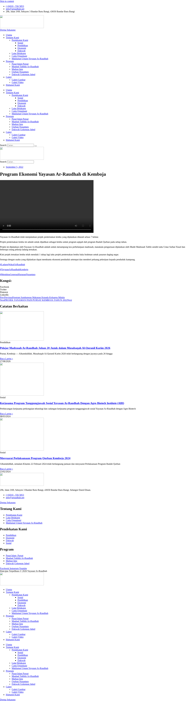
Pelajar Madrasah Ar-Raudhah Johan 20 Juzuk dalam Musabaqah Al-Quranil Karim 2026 (55, 347)
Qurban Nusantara (20, 72)
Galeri (9, 77)
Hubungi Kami (13, 85)
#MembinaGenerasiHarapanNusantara (17, 274)
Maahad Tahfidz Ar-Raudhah (25, 66)
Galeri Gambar (18, 79)
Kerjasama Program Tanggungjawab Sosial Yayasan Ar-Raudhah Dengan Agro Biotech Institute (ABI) (62, 403)
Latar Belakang (19, 53)
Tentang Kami (12, 37)
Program (10, 61)
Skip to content (7, 1)
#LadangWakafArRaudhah (12, 264)
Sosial (20, 43)
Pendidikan (23, 45)
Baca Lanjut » (6, 358)
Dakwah (21, 50)
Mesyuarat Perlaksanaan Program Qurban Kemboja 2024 (35, 458)
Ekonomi (22, 48)
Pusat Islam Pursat (20, 64)
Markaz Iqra (17, 69)
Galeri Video (18, 82)
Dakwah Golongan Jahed (23, 74)
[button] (93, 287)
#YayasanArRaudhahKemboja (14, 269)
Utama (9, 35)
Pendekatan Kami (20, 40)
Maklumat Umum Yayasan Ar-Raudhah (30, 58)
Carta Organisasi (19, 56)
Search (3, 145)
